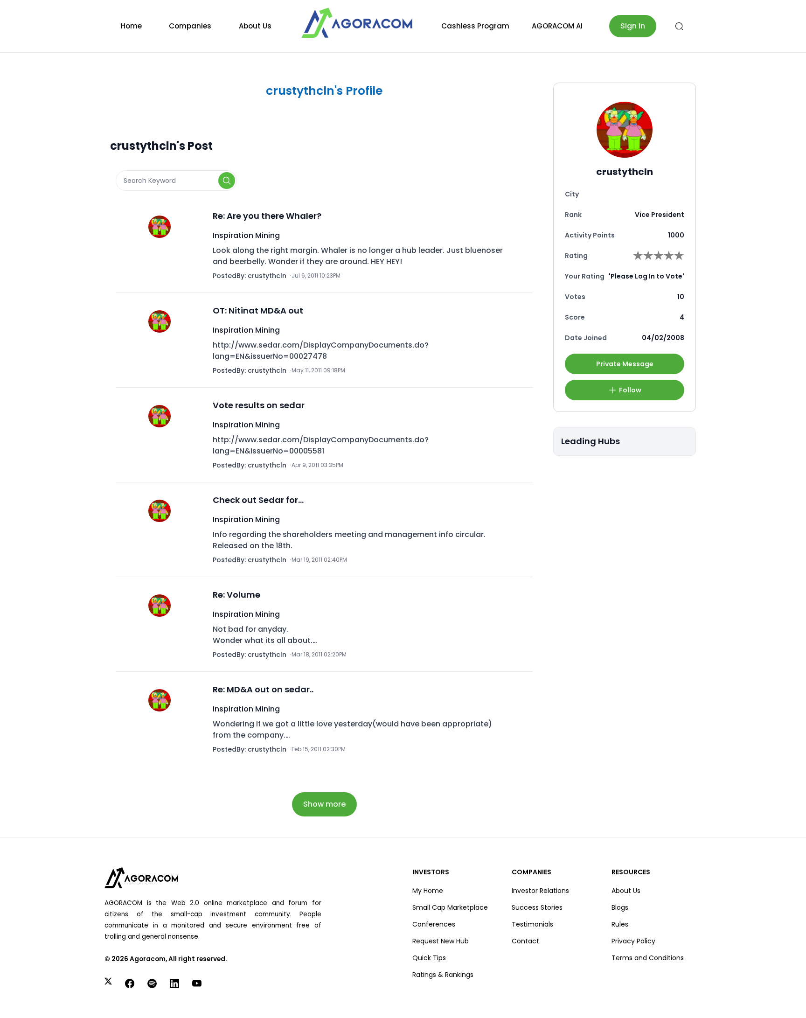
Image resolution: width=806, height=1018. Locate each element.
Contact (525, 941)
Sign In (632, 26)
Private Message (624, 364)
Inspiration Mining (246, 235)
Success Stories (537, 907)
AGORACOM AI (557, 26)
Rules (619, 924)
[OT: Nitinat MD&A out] (162, 340)
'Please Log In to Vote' (646, 276)
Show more (324, 804)
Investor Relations (540, 890)
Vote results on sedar (259, 405)
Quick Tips (429, 957)
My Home (427, 890)
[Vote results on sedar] (162, 435)
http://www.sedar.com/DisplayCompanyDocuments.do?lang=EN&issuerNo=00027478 (321, 351)
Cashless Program (475, 26)
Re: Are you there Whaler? (267, 216)
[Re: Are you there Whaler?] (162, 245)
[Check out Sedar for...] (162, 529)
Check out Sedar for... (258, 500)
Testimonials (532, 924)
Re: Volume (236, 594)
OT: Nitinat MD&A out (258, 310)
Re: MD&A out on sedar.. (263, 689)
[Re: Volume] (162, 624)
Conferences (433, 924)
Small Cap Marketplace (450, 907)
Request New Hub (440, 941)
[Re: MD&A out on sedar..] (162, 719)
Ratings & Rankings (442, 974)
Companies (190, 26)
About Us (255, 26)
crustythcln (267, 275)
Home (131, 26)
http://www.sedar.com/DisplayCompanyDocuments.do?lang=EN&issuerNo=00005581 (321, 445)
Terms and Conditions (647, 957)
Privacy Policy (633, 941)
